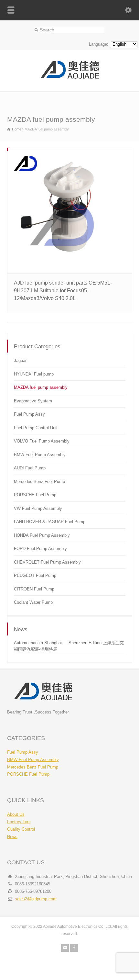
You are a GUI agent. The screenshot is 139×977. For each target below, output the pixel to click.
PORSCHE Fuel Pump (35, 494)
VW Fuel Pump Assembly (38, 508)
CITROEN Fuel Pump (34, 589)
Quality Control (21, 829)
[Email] (65, 948)
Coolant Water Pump (33, 602)
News (12, 836)
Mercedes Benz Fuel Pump (39, 481)
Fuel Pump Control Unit (36, 427)
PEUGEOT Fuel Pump (35, 575)
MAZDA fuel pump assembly (41, 387)
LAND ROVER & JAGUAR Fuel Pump (49, 521)
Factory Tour (19, 821)
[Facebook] (74, 948)
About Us (16, 814)
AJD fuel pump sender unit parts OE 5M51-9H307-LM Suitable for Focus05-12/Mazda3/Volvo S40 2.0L (63, 290)
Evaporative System (33, 401)
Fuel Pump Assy (29, 414)
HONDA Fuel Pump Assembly (42, 535)
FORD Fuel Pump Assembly (40, 548)
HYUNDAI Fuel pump (34, 374)
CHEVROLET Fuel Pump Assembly (47, 562)
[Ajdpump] (69, 77)
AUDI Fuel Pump (30, 468)
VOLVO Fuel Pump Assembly (42, 441)
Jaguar (20, 360)
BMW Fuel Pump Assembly (40, 454)
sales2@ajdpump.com (36, 898)
